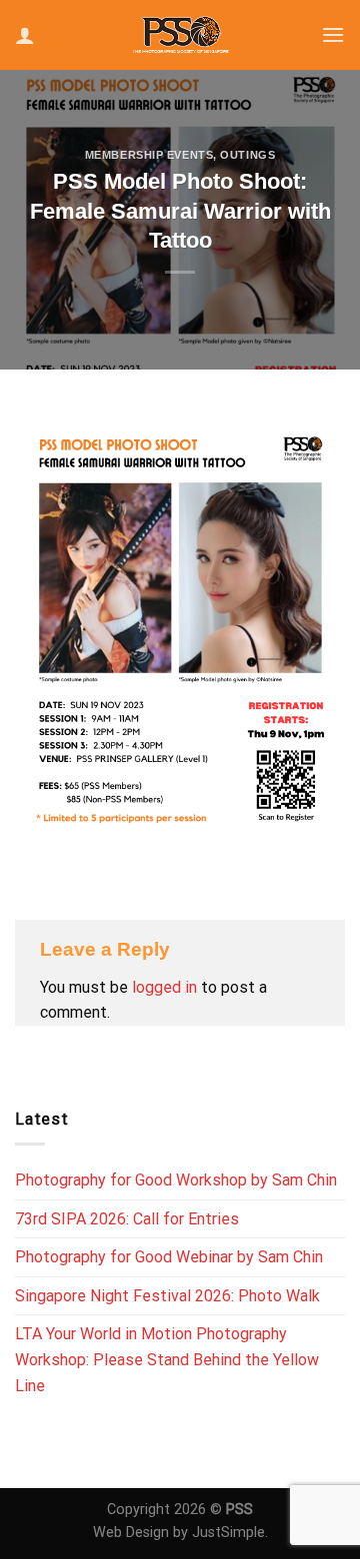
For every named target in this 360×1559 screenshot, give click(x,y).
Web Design (131, 1532)
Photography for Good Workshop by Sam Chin (176, 1179)
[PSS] (180, 34)
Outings (247, 155)
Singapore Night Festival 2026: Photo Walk (167, 1295)
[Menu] (333, 34)
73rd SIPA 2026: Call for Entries (127, 1218)
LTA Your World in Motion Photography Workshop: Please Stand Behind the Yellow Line (167, 1359)
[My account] (25, 35)
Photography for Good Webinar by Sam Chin (169, 1256)
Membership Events (149, 155)
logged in (164, 987)
